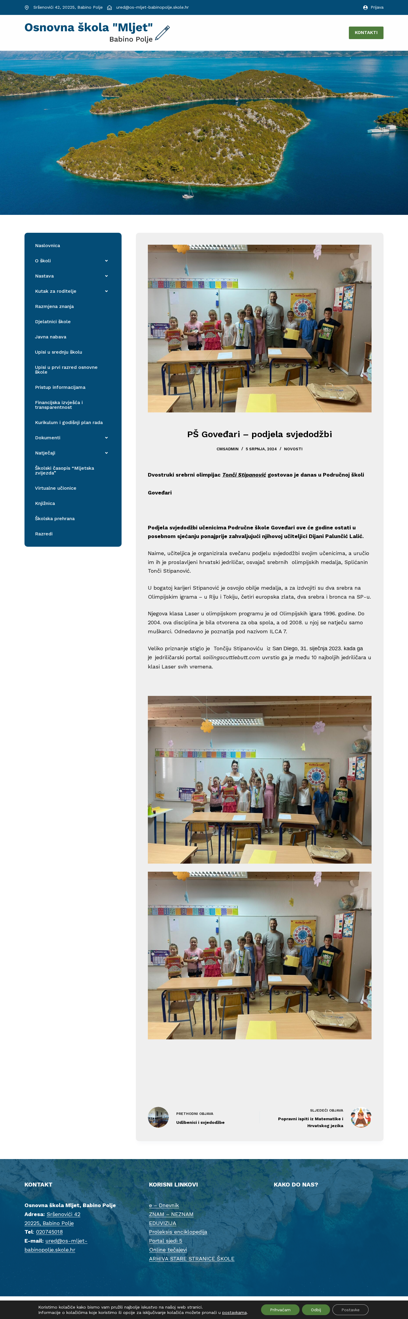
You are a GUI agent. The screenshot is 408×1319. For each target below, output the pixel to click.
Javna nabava (50, 337)
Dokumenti (47, 437)
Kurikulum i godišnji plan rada (69, 422)
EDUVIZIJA (162, 1223)
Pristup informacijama (60, 387)
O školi (43, 261)
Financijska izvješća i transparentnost (59, 405)
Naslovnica (47, 245)
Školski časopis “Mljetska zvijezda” (64, 470)
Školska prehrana (55, 518)
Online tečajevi (168, 1249)
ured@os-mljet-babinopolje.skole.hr (152, 7)
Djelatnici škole (53, 321)
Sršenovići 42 (63, 1214)
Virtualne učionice (55, 488)
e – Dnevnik (164, 1205)
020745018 (49, 1232)
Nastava (44, 276)
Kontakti (366, 32)
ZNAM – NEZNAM (171, 1214)
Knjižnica (45, 503)
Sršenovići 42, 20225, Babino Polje (68, 7)
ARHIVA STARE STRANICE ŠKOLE (191, 1258)
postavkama (234, 1312)
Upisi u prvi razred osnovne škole (66, 369)
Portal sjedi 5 (165, 1241)
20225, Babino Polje (49, 1223)
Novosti (293, 449)
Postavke (350, 1309)
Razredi (44, 534)
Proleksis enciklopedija (178, 1232)
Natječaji (45, 453)
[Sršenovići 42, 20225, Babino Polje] (26, 7)
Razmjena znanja (54, 306)
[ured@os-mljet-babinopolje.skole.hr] (109, 7)
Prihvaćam (280, 1309)
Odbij (316, 1309)
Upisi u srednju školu (58, 352)
